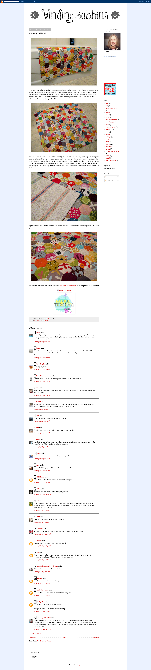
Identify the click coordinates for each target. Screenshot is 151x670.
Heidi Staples (40, 477)
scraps (41, 320)
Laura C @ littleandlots (44, 618)
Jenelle (38, 348)
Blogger (79, 665)
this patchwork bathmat (68, 286)
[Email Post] (53, 318)
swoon (107, 156)
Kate (37, 427)
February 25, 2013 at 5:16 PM (42, 447)
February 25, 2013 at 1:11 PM (42, 342)
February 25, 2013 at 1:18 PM (42, 358)
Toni (38, 501)
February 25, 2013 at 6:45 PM (42, 459)
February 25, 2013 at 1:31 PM (42, 369)
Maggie (38, 332)
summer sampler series (112, 151)
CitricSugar (40, 528)
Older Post (95, 637)
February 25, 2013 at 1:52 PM (42, 395)
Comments (109, 180)
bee (107, 106)
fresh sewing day (111, 127)
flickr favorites (110, 122)
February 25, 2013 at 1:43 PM (42, 381)
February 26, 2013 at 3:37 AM (42, 510)
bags (107, 103)
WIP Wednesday (111, 160)
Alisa (37, 388)
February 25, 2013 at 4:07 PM (42, 421)
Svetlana (38, 402)
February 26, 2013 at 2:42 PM (42, 583)
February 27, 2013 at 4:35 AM (42, 611)
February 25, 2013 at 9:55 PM (42, 471)
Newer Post (33, 637)
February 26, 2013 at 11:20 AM (42, 560)
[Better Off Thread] (64, 290)
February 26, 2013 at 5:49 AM (42, 534)
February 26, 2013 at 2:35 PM (42, 572)
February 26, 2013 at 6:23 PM (42, 595)
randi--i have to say (42, 590)
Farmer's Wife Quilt (111, 120)
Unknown (39, 540)
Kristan (39, 517)
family (107, 117)
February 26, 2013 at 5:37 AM (42, 522)
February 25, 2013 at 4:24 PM (42, 433)
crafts (107, 115)
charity (108, 112)
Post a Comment (36, 633)
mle (38, 552)
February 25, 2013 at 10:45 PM (42, 494)
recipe (107, 139)
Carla (37, 415)
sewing (46, 320)
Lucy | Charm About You (43, 376)
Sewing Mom (41, 602)
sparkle (108, 149)
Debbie (39, 489)
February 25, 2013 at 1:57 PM (42, 409)
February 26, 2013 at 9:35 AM (42, 546)
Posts (108, 177)
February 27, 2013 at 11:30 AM (42, 629)
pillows (108, 134)
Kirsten (38, 439)
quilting (36, 320)
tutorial (108, 158)
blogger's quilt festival (112, 108)
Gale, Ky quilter (41, 364)
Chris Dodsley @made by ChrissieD (47, 566)
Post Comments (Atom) (44, 641)
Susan (38, 465)
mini (107, 132)
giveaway (108, 129)
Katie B (39, 453)
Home (64, 637)
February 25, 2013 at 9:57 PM (42, 482)
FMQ (107, 125)
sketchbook (109, 146)
